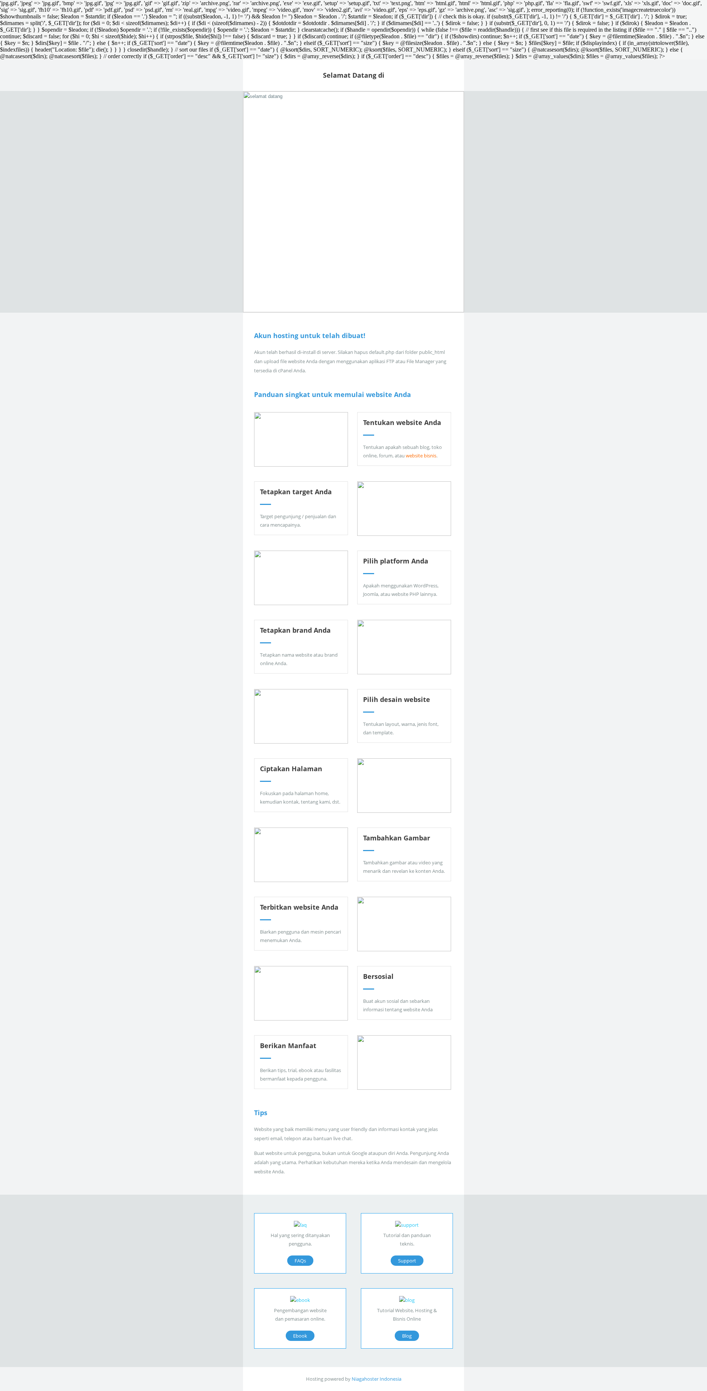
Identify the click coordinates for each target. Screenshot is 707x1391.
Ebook (300, 1335)
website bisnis (421, 455)
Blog (407, 1335)
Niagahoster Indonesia (376, 1379)
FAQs (300, 1260)
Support (407, 1260)
